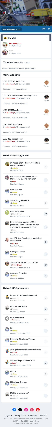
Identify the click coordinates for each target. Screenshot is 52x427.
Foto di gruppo (16, 190)
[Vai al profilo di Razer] (7, 362)
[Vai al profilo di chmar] (7, 191)
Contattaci (32, 415)
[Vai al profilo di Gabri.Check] (7, 263)
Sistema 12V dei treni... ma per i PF (24, 262)
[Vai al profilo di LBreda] (7, 239)
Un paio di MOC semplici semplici (23, 296)
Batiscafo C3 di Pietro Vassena (22, 339)
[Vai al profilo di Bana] (7, 223)
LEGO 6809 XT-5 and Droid (14, 81)
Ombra (13, 371)
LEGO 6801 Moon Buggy (12, 110)
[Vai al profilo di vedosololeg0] (46, 82)
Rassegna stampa (17, 252)
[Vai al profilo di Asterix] (7, 164)
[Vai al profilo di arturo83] (7, 297)
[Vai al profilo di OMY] (5, 52)
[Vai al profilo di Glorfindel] (7, 318)
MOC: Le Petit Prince (18, 306)
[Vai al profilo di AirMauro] (46, 97)
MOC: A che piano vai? (19, 393)
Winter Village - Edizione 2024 (22, 361)
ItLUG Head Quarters (18, 382)
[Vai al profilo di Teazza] (7, 307)
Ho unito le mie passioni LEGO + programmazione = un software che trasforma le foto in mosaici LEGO (24, 224)
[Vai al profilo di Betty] (7, 177)
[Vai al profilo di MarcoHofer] (7, 212)
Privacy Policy (20, 415)
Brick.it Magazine (17, 211)
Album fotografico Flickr (20, 201)
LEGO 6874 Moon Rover (12, 124)
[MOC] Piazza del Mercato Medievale (25, 350)
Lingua (8, 415)
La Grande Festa (17, 317)
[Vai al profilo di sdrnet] (7, 351)
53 (11, 328)
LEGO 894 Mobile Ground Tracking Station (20, 96)
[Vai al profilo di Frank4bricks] (5, 45)
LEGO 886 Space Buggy (13, 139)
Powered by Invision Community (26, 423)
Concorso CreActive (18, 273)
